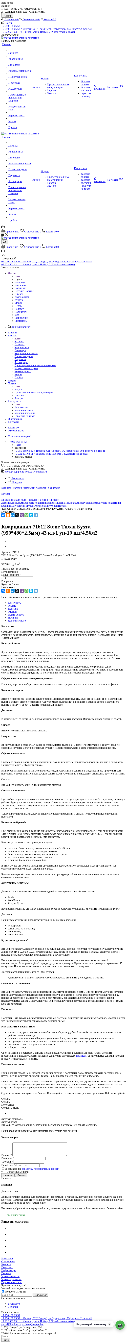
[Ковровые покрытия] (20, 67)
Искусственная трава (23, 505)
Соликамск (21, 311)
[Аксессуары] (20, 85)
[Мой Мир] (13, 515)
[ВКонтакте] (3, 515)
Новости (6, 1264)
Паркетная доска (55, 502)
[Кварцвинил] (20, 55)
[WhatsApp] (26, 515)
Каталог (19, 341)
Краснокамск (22, 297)
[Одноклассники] (8, 515)
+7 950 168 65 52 (10, 26)
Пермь (18, 305)
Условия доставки (11, 1279)
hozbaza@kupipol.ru (36, 471)
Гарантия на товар (11, 1282)
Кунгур (19, 299)
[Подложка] (20, 79)
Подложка (70, 502)
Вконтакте (18, 478)
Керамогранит (43, 505)
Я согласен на (32, 1168)
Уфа (17, 314)
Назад (18, 276)
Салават (19, 308)
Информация (8, 1270)
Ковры (54, 505)
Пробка (62, 505)
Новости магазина (15, 1291)
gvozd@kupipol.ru (14, 471)
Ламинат (6, 502)
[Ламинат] (20, 50)
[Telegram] (36, 515)
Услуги (18, 389)
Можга (18, 302)
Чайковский (21, 317)
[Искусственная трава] (20, 103)
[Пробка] (20, 124)
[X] (17, 515)
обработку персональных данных (40, 1168)
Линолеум (17, 502)
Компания (7, 1258)
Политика (7, 1267)
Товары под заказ (15, 1215)
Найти (6, 1340)
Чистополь (21, 320)
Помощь (6, 1273)
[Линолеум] (20, 61)
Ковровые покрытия (34, 502)
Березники (20, 285)
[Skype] (31, 515)
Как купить (21, 407)
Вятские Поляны (24, 291)
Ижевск (19, 294)
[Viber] (22, 515)
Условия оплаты (10, 1276)
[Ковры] (20, 118)
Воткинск (20, 288)
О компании (8, 1261)
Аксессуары (83, 502)
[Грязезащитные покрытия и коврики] (20, 91)
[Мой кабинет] (3, 227)
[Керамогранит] (20, 112)
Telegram (17, 482)
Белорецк (20, 282)
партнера (81, 1055)
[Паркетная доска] (20, 73)
